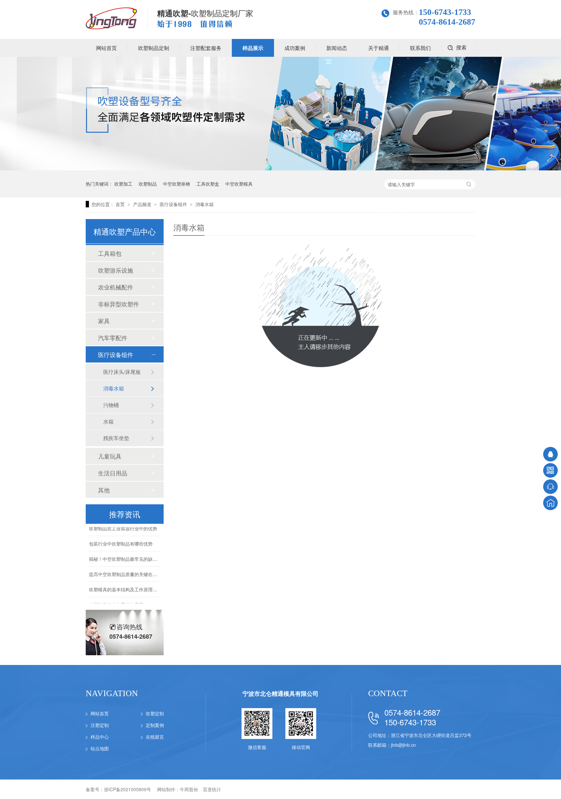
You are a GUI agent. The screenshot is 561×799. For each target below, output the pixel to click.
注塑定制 (100, 725)
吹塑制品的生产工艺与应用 (116, 601)
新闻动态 (336, 48)
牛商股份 (189, 789)
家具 (104, 320)
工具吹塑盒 (207, 183)
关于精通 (378, 48)
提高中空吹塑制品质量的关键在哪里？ (127, 570)
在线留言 (155, 736)
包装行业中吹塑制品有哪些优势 (121, 540)
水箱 (108, 421)
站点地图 (100, 748)
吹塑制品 (148, 183)
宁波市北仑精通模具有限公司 (280, 693)
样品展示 (253, 48)
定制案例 (155, 725)
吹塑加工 (123, 183)
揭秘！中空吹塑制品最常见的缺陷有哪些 (130, 555)
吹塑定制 (155, 713)
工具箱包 (109, 253)
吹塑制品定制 (153, 48)
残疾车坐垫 (116, 438)
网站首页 (106, 48)
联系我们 (420, 48)
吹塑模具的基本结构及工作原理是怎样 (127, 586)
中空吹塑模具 (239, 183)
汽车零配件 (112, 337)
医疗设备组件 (174, 204)
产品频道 (143, 204)
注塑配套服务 (205, 48)
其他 (104, 490)
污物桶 (111, 405)
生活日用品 (112, 473)
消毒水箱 (204, 204)
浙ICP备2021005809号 (127, 789)
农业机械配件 (115, 287)
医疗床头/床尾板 (122, 371)
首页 (121, 204)
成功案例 (294, 48)
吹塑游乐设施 (115, 270)
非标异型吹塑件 (118, 304)
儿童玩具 (109, 456)
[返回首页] (550, 503)
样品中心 (100, 736)
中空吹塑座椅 (176, 183)
